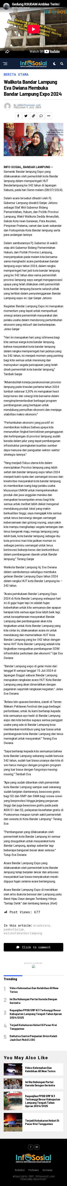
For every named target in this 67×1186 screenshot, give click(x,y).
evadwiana (41, 925)
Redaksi (20, 1169)
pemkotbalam (14, 929)
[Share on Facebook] (18, 116)
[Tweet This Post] (26, 116)
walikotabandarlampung (23, 933)
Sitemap (47, 1169)
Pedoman (33, 1169)
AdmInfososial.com (28, 105)
